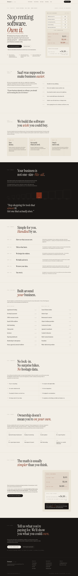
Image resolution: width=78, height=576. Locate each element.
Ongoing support (49, 564)
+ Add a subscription (58, 30)
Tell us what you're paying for (14, 46)
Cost (51, 1)
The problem (34, 563)
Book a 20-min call (63, 564)
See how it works (27, 46)
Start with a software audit (14, 546)
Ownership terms (49, 563)
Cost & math (48, 566)
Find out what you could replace (15, 495)
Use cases (34, 568)
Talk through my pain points (28, 546)
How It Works (36, 1)
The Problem (30, 1)
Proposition (34, 564)
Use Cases (41, 1)
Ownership (47, 1)
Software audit (48, 568)
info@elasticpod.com (63, 563)
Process (33, 566)
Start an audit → (67, 1)
